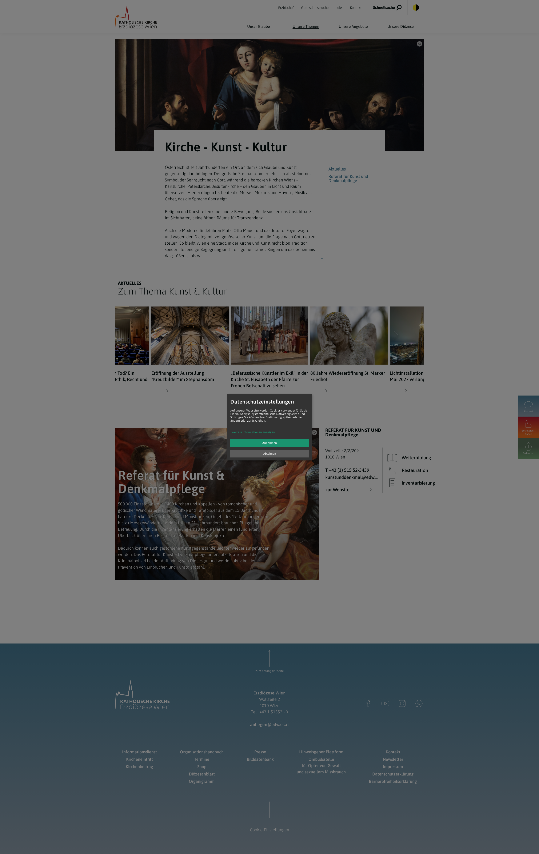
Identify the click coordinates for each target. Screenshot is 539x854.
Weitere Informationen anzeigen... (254, 432)
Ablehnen (269, 453)
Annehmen (269, 443)
